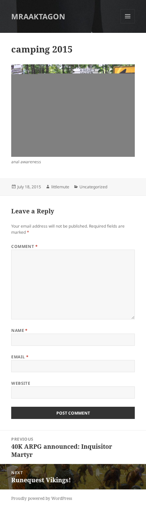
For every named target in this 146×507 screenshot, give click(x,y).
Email (20, 357)
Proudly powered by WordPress (41, 498)
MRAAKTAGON (38, 16)
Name (19, 330)
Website (20, 383)
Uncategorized (93, 187)
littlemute (60, 187)
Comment (24, 246)
